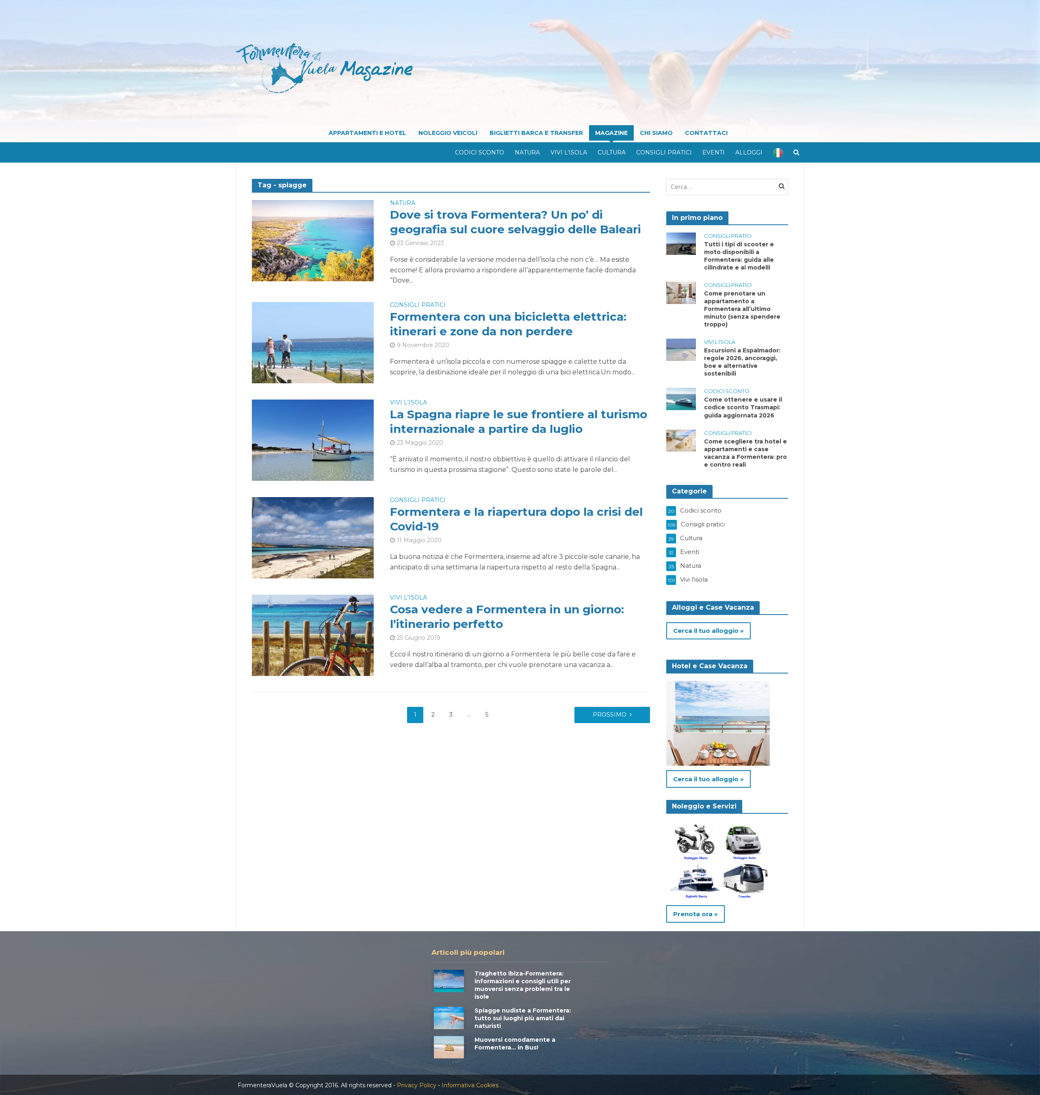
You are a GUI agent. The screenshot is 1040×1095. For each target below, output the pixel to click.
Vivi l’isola (568, 152)
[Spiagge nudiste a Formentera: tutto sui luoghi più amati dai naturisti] (449, 1017)
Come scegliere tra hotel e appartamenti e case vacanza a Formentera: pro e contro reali (745, 453)
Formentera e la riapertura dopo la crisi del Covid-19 (516, 519)
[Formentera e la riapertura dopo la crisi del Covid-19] (313, 537)
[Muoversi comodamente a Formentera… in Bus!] (449, 1046)
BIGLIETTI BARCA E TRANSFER (536, 133)
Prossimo (609, 714)
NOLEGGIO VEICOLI (447, 133)
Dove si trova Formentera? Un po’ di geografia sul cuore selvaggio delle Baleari (515, 222)
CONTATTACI (706, 133)
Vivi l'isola (408, 403)
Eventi (713, 152)
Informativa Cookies (470, 1085)
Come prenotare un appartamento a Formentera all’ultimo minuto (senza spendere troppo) (742, 309)
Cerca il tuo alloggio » (708, 630)
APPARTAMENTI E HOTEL (367, 133)
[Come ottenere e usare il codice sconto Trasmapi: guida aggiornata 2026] (681, 398)
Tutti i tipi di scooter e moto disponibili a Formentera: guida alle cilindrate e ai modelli (739, 256)
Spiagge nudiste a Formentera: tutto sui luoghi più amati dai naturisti (522, 1018)
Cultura (612, 152)
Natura (527, 152)
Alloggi (749, 152)
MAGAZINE (611, 133)
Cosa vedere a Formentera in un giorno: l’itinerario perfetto (507, 616)
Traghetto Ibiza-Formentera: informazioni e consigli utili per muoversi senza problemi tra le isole (522, 985)
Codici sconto (479, 152)
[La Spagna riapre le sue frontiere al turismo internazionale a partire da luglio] (313, 439)
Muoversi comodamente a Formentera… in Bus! (514, 1043)
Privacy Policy (416, 1085)
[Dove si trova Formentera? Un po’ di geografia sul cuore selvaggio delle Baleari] (313, 240)
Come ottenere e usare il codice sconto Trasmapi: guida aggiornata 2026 (743, 407)
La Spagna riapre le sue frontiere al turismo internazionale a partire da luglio (518, 421)
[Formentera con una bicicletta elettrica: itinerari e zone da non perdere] (313, 342)
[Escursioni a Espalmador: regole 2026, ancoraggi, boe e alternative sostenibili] (681, 349)
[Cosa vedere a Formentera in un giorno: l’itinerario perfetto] (313, 635)
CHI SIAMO (656, 133)
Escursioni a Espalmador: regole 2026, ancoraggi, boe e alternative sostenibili (742, 362)
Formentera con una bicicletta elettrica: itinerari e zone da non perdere (508, 324)
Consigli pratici (664, 152)
